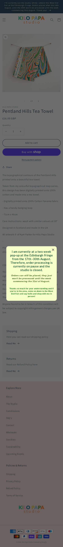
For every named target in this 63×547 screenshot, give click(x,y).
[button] (53, 250)
